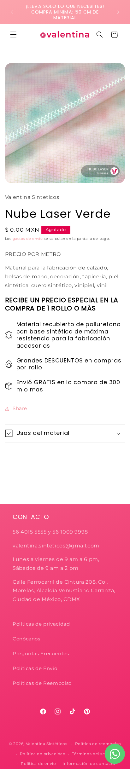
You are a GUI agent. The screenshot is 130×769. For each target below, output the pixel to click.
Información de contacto (88, 763)
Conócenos (26, 639)
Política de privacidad (43, 754)
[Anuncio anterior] (12, 12)
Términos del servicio (94, 754)
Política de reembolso (98, 744)
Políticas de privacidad (42, 624)
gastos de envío (28, 239)
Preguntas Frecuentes (41, 653)
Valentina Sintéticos (47, 744)
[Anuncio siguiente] (118, 12)
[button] (13, 34)
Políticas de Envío (35, 668)
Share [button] (20, 408)
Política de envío (38, 763)
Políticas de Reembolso (42, 683)
